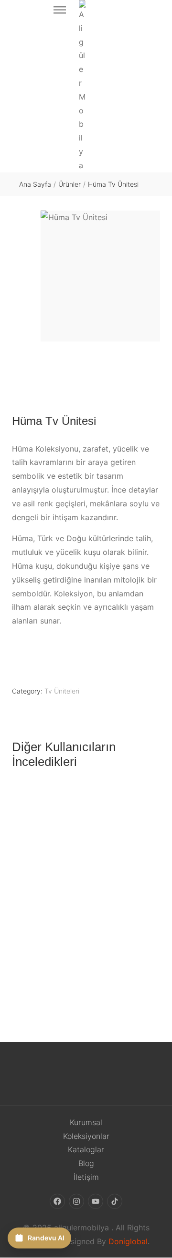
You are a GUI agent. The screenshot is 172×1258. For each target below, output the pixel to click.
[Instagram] (76, 1201)
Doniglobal (128, 1241)
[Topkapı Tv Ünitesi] (86, 871)
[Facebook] (57, 1201)
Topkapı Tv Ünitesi (86, 970)
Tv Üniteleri (61, 691)
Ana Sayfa (35, 184)
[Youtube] (95, 1201)
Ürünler (69, 184)
